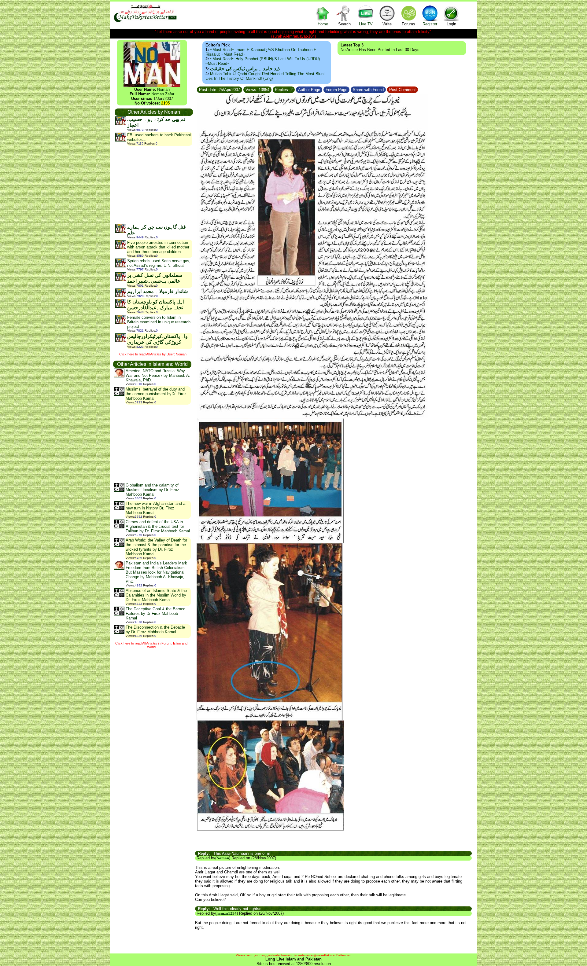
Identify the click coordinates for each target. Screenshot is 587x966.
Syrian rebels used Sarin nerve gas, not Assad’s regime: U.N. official (158, 263)
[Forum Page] (350, 88)
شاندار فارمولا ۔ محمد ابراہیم (157, 291)
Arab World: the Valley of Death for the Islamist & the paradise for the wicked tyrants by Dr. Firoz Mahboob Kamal (156, 547)
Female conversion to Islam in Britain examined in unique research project (158, 322)
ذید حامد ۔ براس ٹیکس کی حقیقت (245, 68)
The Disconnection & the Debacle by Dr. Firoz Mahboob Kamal (155, 629)
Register (430, 24)
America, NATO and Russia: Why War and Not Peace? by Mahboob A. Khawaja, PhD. (158, 375)
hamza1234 (226, 913)
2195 (165, 103)
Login (451, 24)
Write (387, 24)
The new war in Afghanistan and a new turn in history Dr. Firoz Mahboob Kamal (155, 508)
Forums (408, 24)
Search (344, 24)
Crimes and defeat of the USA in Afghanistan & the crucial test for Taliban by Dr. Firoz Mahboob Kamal (158, 526)
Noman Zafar (162, 94)
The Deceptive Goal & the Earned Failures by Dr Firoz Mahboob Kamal (155, 613)
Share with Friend (368, 89)
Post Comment (402, 89)
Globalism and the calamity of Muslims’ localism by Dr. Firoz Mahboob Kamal (152, 490)
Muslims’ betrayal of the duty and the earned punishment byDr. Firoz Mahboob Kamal (156, 394)
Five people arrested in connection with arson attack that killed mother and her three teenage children (158, 247)
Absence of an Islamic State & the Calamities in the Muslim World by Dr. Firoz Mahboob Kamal (156, 595)
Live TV (366, 24)
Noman (163, 89)
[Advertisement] (153, 184)
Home (323, 24)
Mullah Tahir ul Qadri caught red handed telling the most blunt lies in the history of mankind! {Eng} (265, 76)
